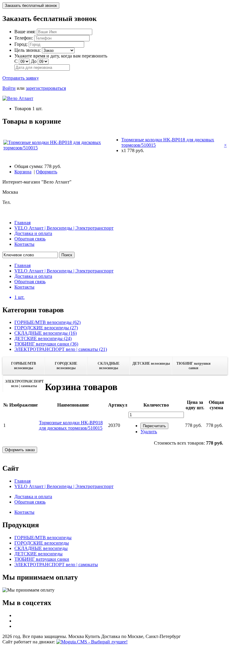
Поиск (66, 255)
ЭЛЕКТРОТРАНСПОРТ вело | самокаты (24, 383)
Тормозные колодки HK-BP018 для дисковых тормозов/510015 (71, 425)
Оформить (46, 171)
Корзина (22, 171)
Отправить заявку (20, 78)
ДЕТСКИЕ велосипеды (151, 363)
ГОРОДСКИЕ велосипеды (66, 365)
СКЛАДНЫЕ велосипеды (108, 365)
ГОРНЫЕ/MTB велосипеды (23, 365)
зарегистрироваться (46, 88)
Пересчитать (154, 426)
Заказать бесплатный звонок (31, 5)
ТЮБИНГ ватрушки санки (193, 365)
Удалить (148, 431)
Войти (9, 88)
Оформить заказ (20, 450)
